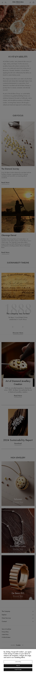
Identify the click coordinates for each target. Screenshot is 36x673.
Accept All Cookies (18, 669)
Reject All (18, 665)
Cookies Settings (18, 661)
